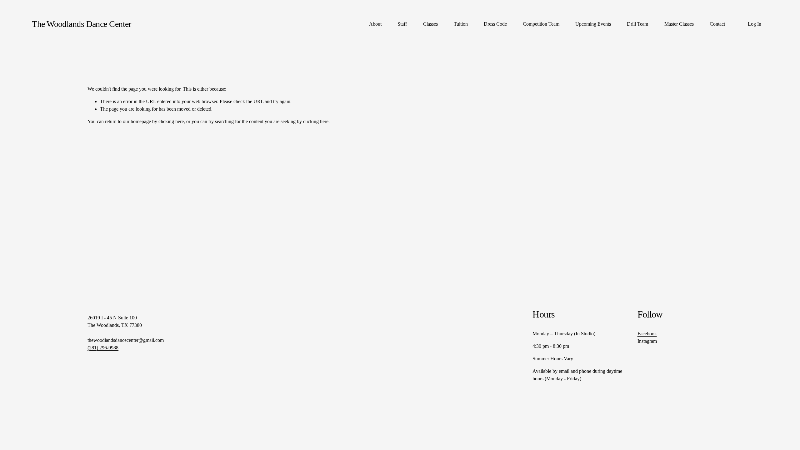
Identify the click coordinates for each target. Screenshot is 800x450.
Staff (402, 24)
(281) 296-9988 (103, 347)
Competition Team (541, 24)
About (375, 24)
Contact (717, 24)
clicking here (171, 121)
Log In (754, 24)
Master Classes (679, 24)
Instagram (647, 341)
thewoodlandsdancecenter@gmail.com (126, 340)
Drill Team (637, 24)
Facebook (647, 333)
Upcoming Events (593, 24)
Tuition (461, 24)
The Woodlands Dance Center (81, 24)
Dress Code (495, 24)
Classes (430, 24)
